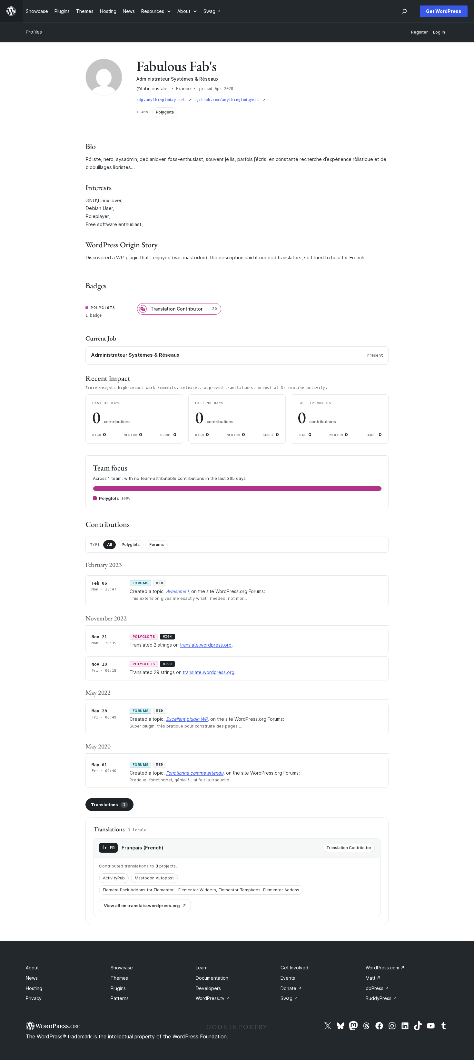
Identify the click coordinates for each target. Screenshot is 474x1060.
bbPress (377, 988)
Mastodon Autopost (154, 878)
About (32, 967)
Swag (289, 998)
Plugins (118, 988)
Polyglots (131, 544)
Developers (208, 988)
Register (419, 32)
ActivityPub (114, 878)
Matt (373, 978)
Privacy (34, 998)
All (109, 544)
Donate (291, 988)
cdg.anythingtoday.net (162, 100)
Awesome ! (177, 591)
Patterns (120, 998)
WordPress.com (385, 967)
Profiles (34, 32)
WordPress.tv (213, 998)
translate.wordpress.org (206, 645)
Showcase (122, 967)
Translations (108, 804)
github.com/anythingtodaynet (229, 100)
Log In (439, 32)
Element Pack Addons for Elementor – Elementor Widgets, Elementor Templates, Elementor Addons (201, 889)
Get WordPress (443, 11)
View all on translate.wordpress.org (142, 905)
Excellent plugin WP (187, 719)
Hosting (34, 988)
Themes (119, 978)
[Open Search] (404, 11)
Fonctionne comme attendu (194, 773)
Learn (202, 967)
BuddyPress (381, 998)
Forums (156, 544)
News (32, 978)
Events (288, 978)
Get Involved (294, 967)
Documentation (212, 978)
